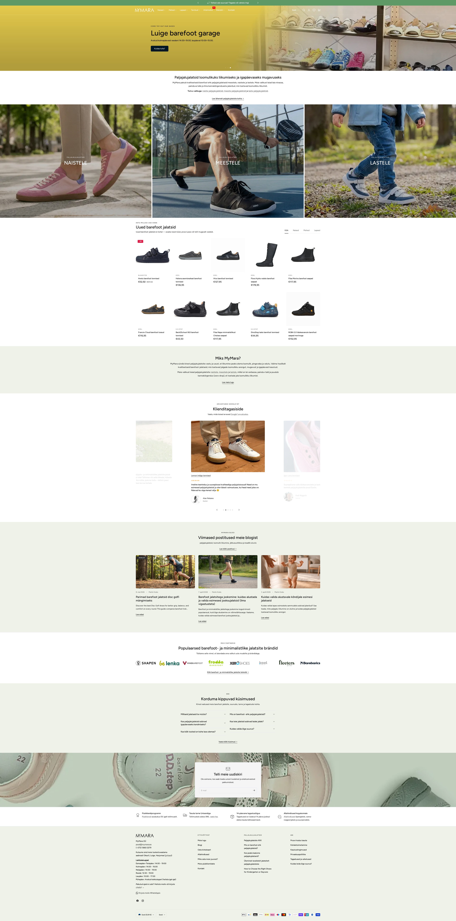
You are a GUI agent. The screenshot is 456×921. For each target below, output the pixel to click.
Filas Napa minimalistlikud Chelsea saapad (224, 334)
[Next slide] (258, 2)
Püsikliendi (146, 817)
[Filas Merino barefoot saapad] (303, 255)
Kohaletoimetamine (298, 845)
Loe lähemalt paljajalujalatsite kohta (227, 98)
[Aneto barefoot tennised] (153, 255)
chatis (138, 887)
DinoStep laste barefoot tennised (265, 332)
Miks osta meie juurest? (208, 859)
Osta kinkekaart (204, 850)
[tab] (225, 67)
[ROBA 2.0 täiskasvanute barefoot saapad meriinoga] (303, 309)
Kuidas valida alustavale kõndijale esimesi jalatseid (287, 598)
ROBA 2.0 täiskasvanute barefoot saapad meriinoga (302, 334)
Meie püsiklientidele (206, 864)
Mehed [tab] (306, 230)
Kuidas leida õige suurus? (301, 864)
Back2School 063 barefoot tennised (187, 334)
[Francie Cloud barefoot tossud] (153, 309)
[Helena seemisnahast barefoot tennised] (190, 255)
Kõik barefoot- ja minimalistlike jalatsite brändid (227, 672)
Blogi (200, 845)
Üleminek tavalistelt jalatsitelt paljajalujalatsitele (256, 862)
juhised (168, 855)
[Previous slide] (217, 509)
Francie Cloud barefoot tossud (151, 332)
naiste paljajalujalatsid (212, 91)
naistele (214, 372)
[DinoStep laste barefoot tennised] (266, 309)
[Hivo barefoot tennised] (228, 255)
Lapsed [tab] (317, 230)
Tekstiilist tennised (199, 422)
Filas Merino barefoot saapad (300, 278)
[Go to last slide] (198, 2)
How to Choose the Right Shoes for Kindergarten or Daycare (257, 870)
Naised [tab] (296, 230)
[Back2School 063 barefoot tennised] (190, 309)
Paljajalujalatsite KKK (253, 840)
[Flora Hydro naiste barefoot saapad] (266, 255)
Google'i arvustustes (239, 414)
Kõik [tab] (286, 230)
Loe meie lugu (228, 382)
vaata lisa (214, 817)
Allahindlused (289, 817)
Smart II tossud (290, 475)
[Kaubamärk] (146, 663)
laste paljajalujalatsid (258, 91)
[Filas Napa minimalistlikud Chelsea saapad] (228, 309)
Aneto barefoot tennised (148, 278)
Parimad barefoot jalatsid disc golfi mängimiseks (157, 598)
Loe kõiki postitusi (227, 549)
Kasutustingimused (298, 850)
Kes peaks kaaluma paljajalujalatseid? (252, 854)
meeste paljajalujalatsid (235, 91)
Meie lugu (202, 840)
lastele (233, 372)
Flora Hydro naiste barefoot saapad (262, 280)
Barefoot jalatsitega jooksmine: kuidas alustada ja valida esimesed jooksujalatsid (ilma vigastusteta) (227, 600)
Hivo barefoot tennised (223, 278)
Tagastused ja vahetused (300, 859)
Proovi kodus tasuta (298, 840)
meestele (223, 372)
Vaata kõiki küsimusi (227, 742)
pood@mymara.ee (144, 844)
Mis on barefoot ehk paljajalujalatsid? (252, 846)
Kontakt (201, 868)
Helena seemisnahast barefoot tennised (189, 280)
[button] (304, 10)
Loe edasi (140, 614)
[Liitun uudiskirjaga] (254, 790)
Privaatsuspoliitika (298, 854)
